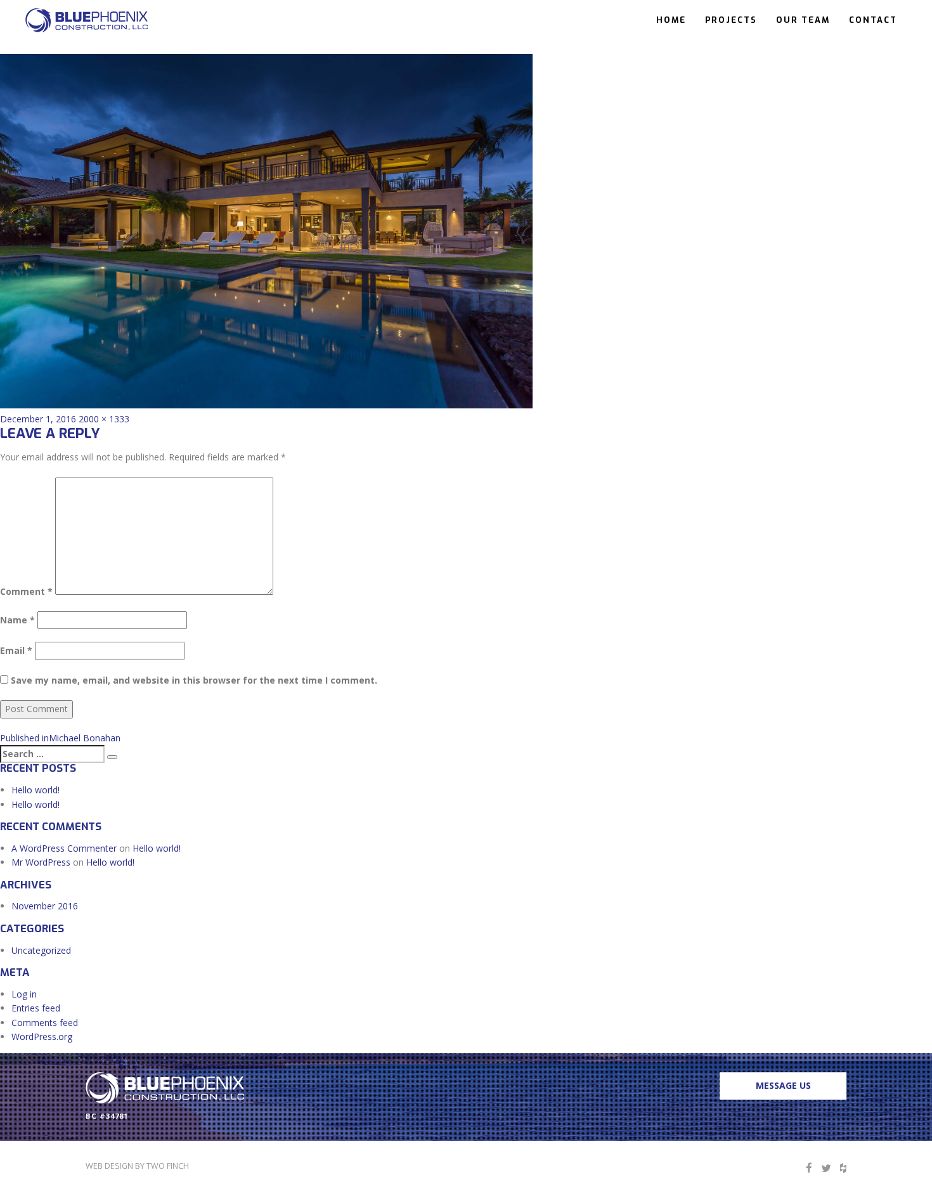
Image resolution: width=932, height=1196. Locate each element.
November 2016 (44, 906)
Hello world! (35, 790)
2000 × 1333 (104, 419)
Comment (26, 591)
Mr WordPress (40, 862)
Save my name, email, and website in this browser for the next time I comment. (194, 680)
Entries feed (35, 1008)
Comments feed (44, 1023)
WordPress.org (41, 1036)
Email (16, 650)
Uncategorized (41, 950)
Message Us (783, 1085)
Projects (731, 20)
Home (671, 20)
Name (17, 620)
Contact (873, 20)
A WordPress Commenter (64, 848)
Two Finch (167, 1165)
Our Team (803, 20)
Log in (24, 994)
